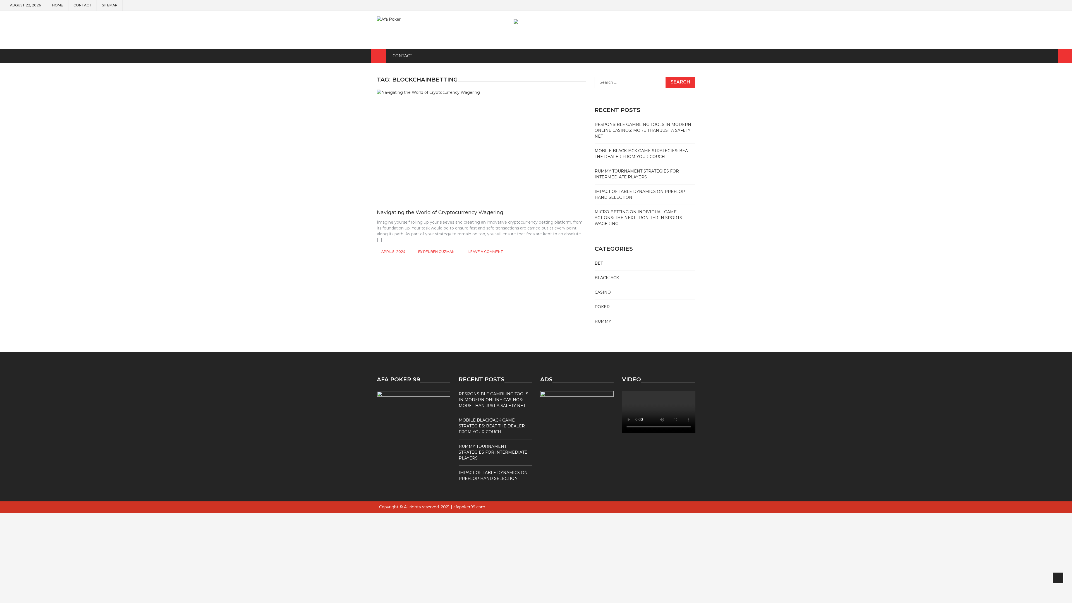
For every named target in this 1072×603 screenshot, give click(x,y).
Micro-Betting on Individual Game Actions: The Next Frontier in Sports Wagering (638, 217)
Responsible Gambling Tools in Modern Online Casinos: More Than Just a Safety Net (643, 130)
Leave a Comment (485, 252)
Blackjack (607, 277)
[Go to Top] (1058, 577)
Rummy (603, 321)
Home (57, 5)
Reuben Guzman (438, 252)
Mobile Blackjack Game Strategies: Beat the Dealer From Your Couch (492, 426)
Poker (602, 306)
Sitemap (110, 5)
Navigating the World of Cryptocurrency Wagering (440, 212)
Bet (599, 263)
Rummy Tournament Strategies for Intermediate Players (493, 452)
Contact (82, 5)
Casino (603, 292)
